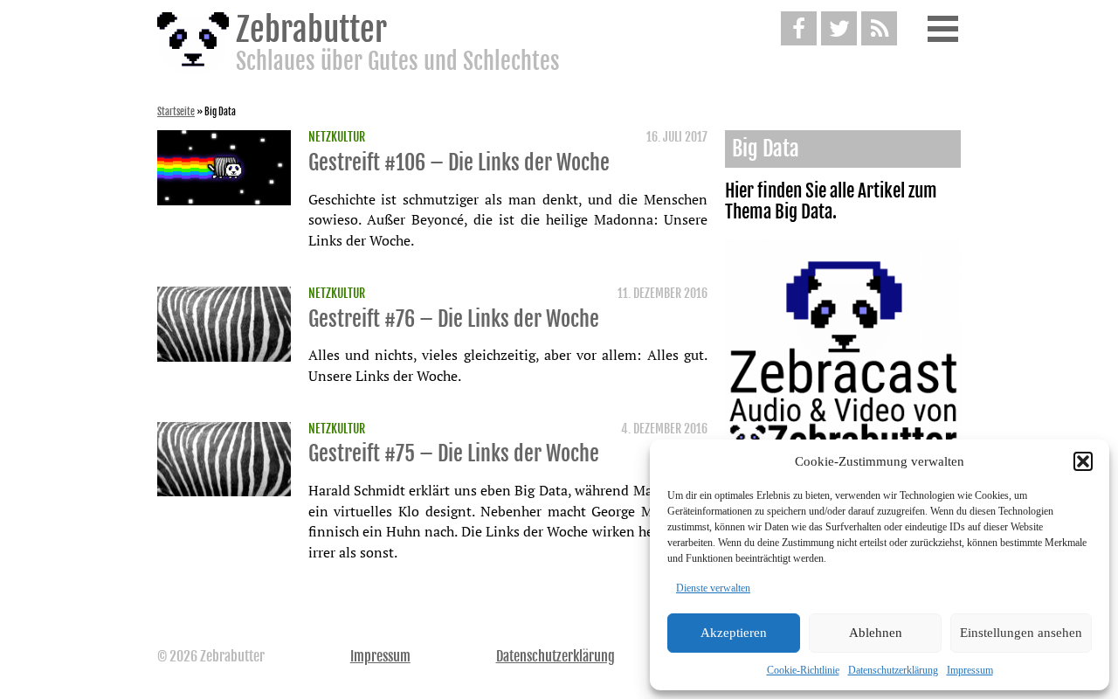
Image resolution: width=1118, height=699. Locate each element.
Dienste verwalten (713, 588)
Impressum (970, 670)
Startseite (176, 112)
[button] (1083, 461)
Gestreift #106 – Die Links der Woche (459, 162)
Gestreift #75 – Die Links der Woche (453, 453)
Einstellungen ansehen (1021, 633)
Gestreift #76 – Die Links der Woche (453, 319)
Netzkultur (336, 137)
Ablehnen (875, 633)
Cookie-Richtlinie (803, 670)
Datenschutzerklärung (893, 670)
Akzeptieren (733, 633)
